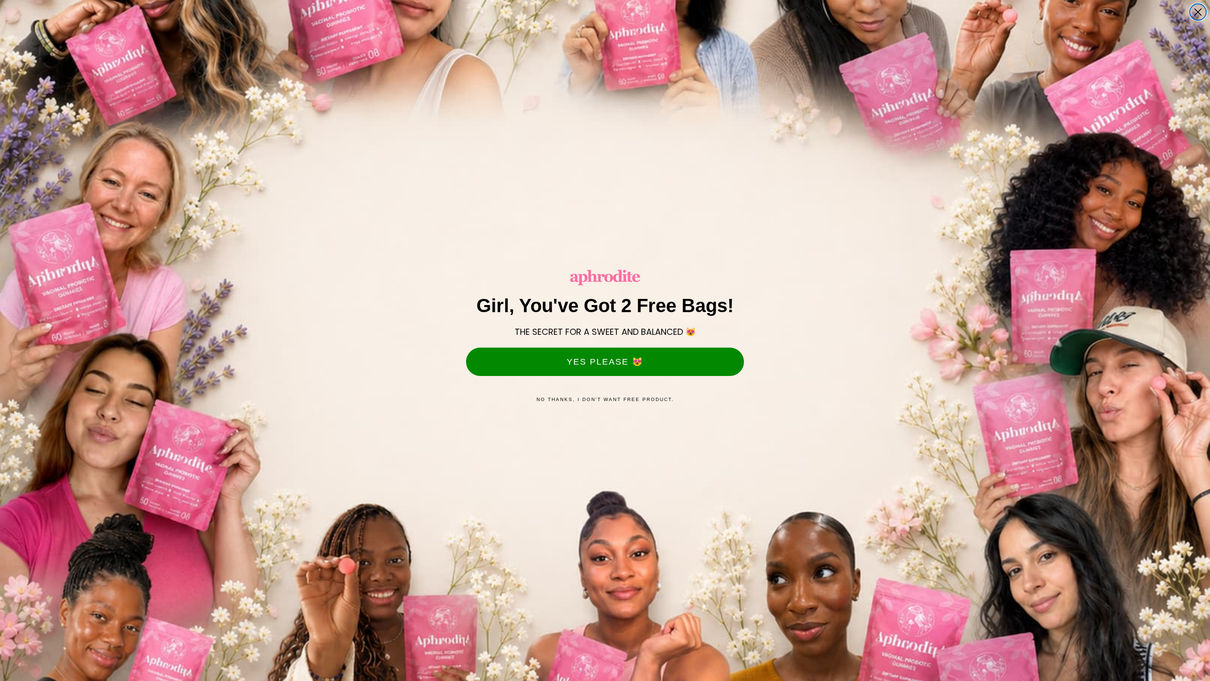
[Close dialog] (1198, 12)
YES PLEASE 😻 (605, 362)
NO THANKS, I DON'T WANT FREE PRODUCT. (605, 399)
